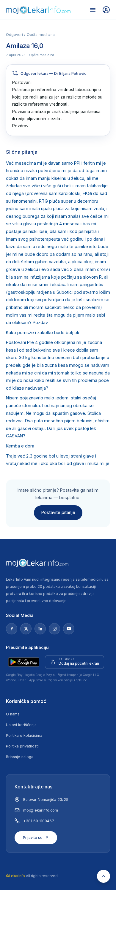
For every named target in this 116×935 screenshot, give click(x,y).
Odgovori (14, 34)
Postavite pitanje (58, 512)
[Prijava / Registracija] (106, 10)
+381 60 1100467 (38, 821)
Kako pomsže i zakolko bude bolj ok (42, 332)
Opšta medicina (41, 34)
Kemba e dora (20, 446)
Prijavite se (33, 837)
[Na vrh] (103, 876)
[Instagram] (54, 628)
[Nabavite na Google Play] (23, 662)
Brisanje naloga (19, 757)
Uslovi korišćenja (21, 725)
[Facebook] (11, 628)
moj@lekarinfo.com (40, 810)
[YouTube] (68, 628)
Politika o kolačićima (24, 735)
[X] (26, 628)
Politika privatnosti (22, 746)
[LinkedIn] (40, 628)
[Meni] (93, 10)
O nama (13, 714)
